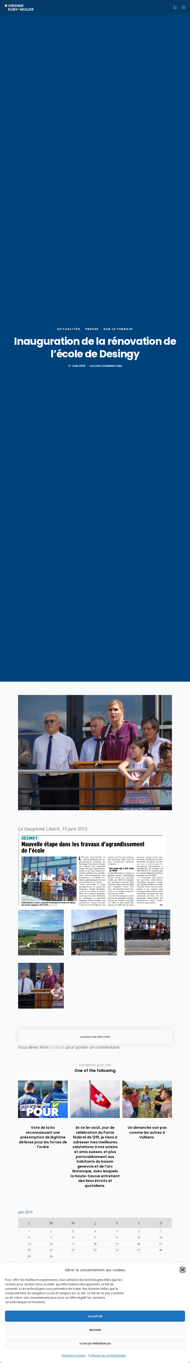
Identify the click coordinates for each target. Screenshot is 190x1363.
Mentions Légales (74, 1355)
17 (72, 1244)
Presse (91, 329)
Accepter (95, 1316)
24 (72, 1250)
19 (117, 1244)
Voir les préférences (95, 1343)
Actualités (68, 329)
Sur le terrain (118, 329)
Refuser (95, 1330)
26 (117, 1250)
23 (51, 1250)
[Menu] (181, 7)
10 (72, 1237)
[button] (182, 1269)
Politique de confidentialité (107, 1355)
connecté (56, 1047)
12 (117, 1237)
